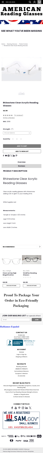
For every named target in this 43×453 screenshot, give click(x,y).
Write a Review (9, 118)
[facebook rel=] (12, 408)
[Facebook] (3, 156)
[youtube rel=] (15, 408)
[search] (30, 2)
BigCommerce (12, 451)
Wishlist (21, 352)
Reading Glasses (12, 44)
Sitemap (26, 449)
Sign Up (24, 354)
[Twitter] (11, 156)
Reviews (21, 166)
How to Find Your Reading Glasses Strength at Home (22, 392)
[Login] (34, 2)
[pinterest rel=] (19, 408)
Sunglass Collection (21, 373)
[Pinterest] (16, 156)
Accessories (21, 376)
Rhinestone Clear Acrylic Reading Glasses (16, 45)
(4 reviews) (18, 115)
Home (3, 44)
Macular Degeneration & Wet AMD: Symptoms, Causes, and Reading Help (22, 386)
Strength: (8, 129)
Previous (3, 69)
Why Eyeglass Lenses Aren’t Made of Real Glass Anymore (21, 390)
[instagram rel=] (23, 408)
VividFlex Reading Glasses (30, 274)
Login (18, 354)
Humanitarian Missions (21, 371)
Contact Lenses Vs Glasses (21, 397)
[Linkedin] (14, 156)
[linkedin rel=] (26, 408)
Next (40, 69)
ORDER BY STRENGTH (21, 369)
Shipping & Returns (21, 357)
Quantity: (6, 139)
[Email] (6, 156)
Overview (22, 162)
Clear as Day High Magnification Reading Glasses (9, 274)
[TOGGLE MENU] (3, 2)
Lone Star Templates (28, 451)
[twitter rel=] (30, 408)
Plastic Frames (23, 44)
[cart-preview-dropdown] (39, 2)
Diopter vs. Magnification (21, 394)
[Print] (9, 156)
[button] (21, 10)
